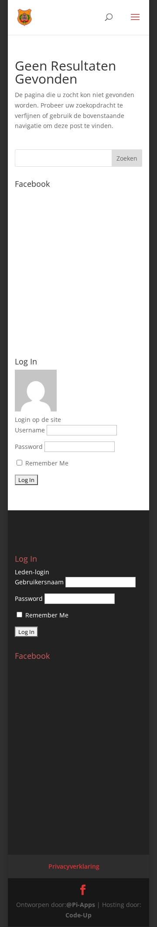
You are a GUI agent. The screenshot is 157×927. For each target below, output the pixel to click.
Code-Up (78, 915)
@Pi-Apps (80, 904)
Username (30, 430)
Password (29, 446)
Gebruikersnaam (39, 582)
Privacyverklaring (73, 866)
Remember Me (46, 463)
